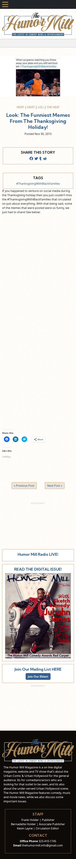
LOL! (41, 107)
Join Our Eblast (38, 676)
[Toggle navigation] (5, 4)
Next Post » (54, 486)
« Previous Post (24, 486)
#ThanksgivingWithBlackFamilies (38, 184)
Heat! (20, 107)
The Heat (53, 107)
